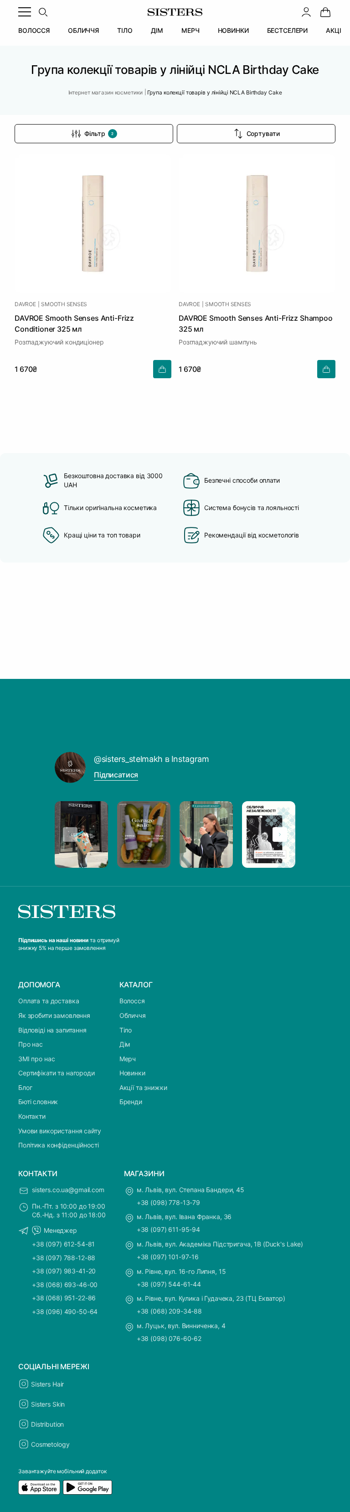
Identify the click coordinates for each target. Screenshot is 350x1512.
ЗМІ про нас (36, 1059)
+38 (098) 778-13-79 (168, 1202)
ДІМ (157, 30)
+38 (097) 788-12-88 (63, 1258)
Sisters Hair (47, 1384)
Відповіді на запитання (52, 1030)
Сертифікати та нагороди (56, 1073)
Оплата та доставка (48, 1001)
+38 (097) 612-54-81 (63, 1244)
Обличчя (132, 1015)
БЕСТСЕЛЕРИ (287, 30)
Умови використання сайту (59, 1131)
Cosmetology (50, 1444)
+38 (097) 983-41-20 (64, 1271)
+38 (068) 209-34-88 (169, 1311)
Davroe (25, 304)
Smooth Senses (64, 304)
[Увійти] (306, 11)
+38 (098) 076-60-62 (169, 1338)
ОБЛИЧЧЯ (83, 30)
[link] (325, 11)
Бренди (130, 1101)
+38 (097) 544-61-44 (169, 1284)
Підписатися (116, 774)
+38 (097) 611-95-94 (168, 1229)
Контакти (32, 1116)
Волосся (132, 1001)
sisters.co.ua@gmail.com (68, 1190)
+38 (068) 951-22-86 (64, 1298)
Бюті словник (38, 1101)
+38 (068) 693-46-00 (65, 1284)
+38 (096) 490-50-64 (65, 1311)
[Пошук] (42, 11)
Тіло (125, 1030)
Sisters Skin (48, 1404)
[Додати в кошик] (162, 369)
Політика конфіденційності (58, 1145)
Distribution (47, 1424)
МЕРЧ (190, 30)
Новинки (132, 1073)
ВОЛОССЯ (34, 30)
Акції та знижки (143, 1087)
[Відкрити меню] (24, 11)
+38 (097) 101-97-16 (168, 1257)
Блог (25, 1087)
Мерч (127, 1059)
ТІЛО (124, 30)
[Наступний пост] (280, 834)
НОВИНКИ (233, 30)
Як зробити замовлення (54, 1015)
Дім (125, 1044)
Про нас (30, 1044)
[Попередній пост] (70, 834)
